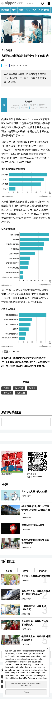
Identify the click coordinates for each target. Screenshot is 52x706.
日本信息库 (6, 50)
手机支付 (7, 393)
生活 (13, 65)
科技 (34, 9)
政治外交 (5, 9)
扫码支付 (21, 393)
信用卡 (32, 388)
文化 (28, 9)
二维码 (6, 388)
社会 (21, 9)
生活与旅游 (44, 9)
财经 (14, 9)
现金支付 (19, 388)
